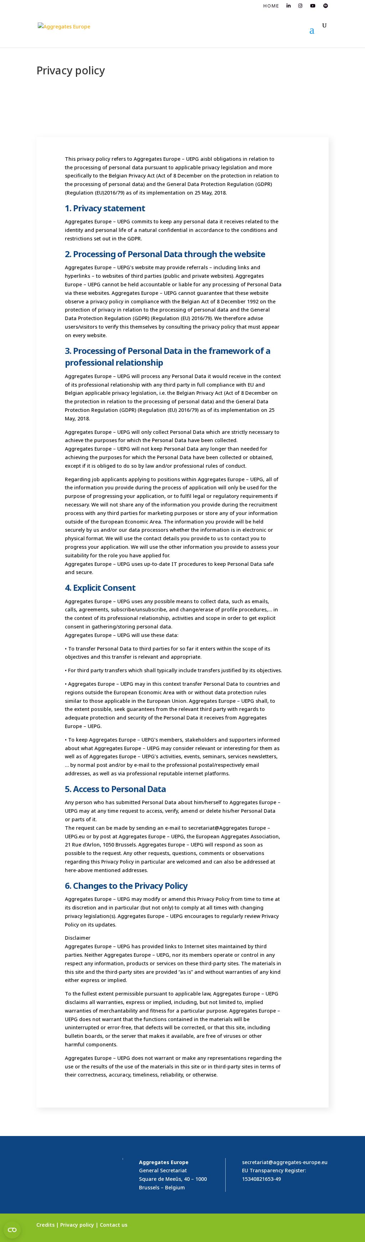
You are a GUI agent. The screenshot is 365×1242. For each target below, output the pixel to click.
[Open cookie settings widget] (12, 1229)
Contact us (113, 1224)
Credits (45, 1224)
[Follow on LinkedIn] (294, 1226)
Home (271, 6)
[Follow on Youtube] (323, 1226)
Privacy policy (77, 1224)
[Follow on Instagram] (308, 1226)
